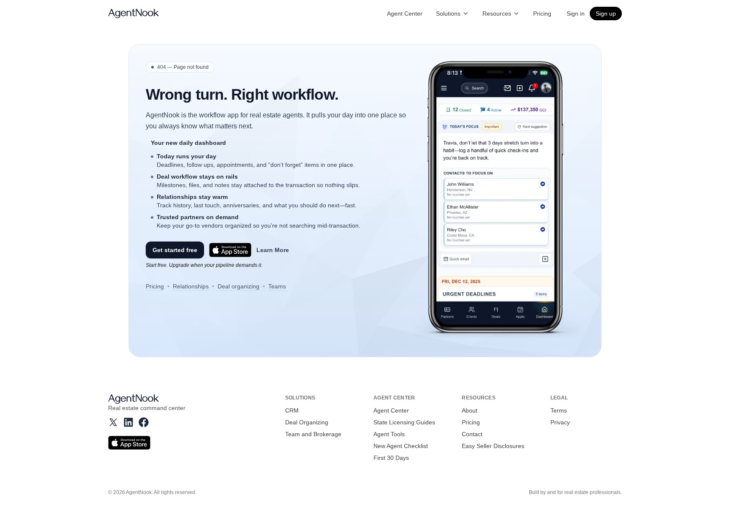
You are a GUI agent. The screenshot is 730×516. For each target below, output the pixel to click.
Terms (558, 410)
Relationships (191, 286)
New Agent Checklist (400, 446)
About (469, 410)
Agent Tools (389, 434)
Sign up (606, 13)
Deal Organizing (306, 422)
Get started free (175, 250)
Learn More (272, 250)
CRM (292, 410)
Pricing (542, 13)
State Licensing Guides (404, 422)
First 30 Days (391, 457)
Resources (496, 13)
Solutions (448, 13)
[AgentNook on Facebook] (144, 422)
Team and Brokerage (313, 434)
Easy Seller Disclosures (493, 446)
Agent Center (404, 13)
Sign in (576, 13)
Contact (472, 434)
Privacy (560, 422)
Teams (277, 286)
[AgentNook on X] (113, 422)
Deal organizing (238, 286)
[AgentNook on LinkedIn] (128, 422)
